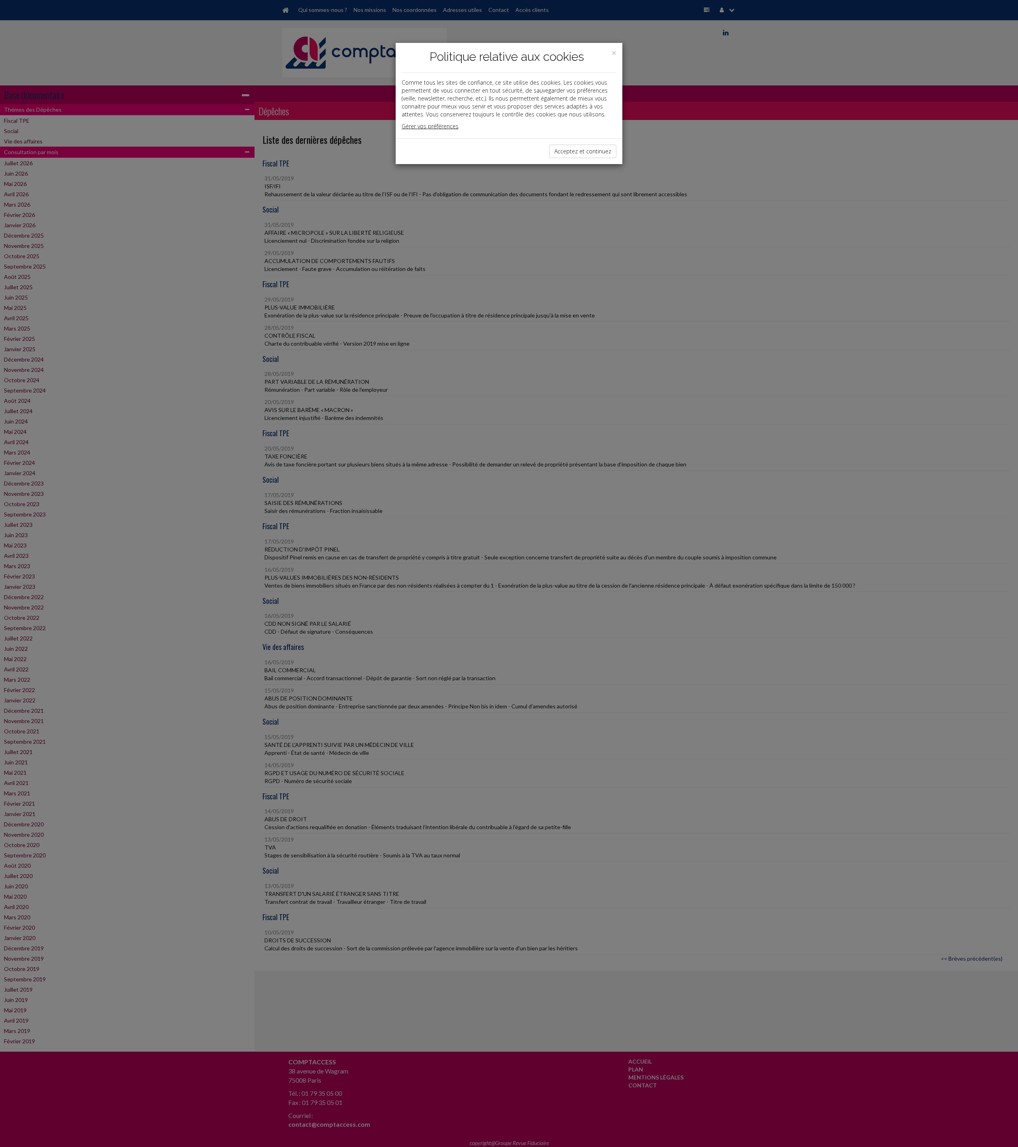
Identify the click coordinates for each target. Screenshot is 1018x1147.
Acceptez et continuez (582, 151)
